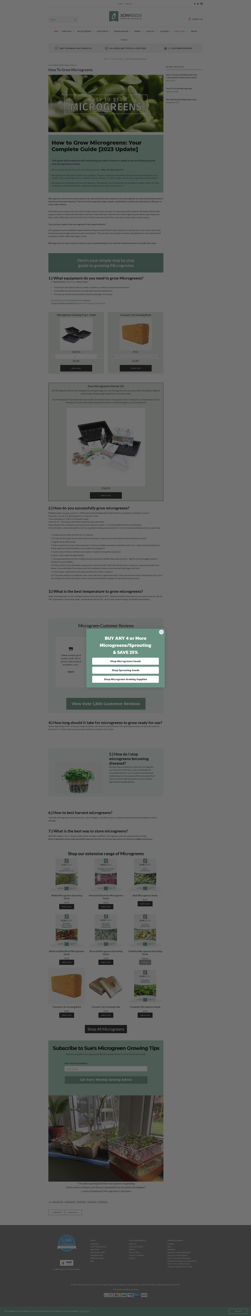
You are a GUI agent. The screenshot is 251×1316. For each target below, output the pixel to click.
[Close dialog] (161, 632)
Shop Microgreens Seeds (125, 661)
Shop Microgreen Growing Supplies (125, 679)
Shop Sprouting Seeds (125, 670)
